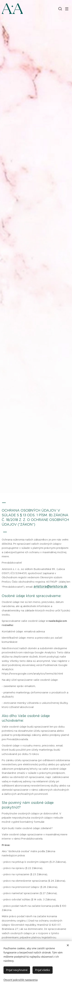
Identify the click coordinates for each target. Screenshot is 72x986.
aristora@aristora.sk (50, 586)
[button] (59, 8)
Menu (66, 8)
